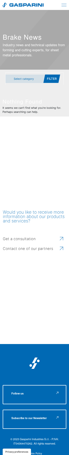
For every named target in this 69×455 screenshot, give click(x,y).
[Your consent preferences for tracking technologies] (17, 452)
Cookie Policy (34, 453)
